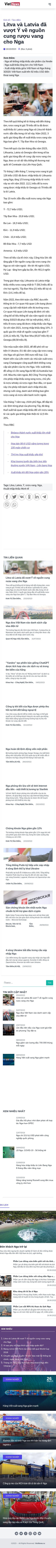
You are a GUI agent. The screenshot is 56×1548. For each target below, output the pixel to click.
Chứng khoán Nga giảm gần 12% (24, 828)
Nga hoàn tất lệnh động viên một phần (26, 749)
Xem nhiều (6, 1329)
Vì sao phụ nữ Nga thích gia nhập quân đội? (23, 1345)
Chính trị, (9, 884)
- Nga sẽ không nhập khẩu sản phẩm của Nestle (27, 61)
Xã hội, (17, 762)
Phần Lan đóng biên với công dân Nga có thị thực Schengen (33, 1276)
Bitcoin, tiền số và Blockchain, (13, 925)
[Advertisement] (28, 530)
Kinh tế (6, 20)
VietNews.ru (40, 1543)
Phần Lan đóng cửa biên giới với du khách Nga (34, 1261)
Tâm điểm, (16, 599)
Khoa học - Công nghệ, (15, 682)
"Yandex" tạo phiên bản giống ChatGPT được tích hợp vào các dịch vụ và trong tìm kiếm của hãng (27, 666)
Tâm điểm (16, 20)
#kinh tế (25, 489)
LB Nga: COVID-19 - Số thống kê (31, 1150)
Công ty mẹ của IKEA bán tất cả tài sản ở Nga (25, 1483)
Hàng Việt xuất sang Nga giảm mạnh (33, 1057)
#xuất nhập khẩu (12, 489)
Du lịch (4, 1205)
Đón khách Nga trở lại (13, 1246)
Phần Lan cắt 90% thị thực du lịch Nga (32, 1306)
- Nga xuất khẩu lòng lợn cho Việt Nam (23, 65)
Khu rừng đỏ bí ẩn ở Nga (25, 1291)
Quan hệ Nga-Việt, (13, 639)
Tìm (49, 983)
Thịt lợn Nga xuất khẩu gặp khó (27, 454)
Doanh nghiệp (12, 1379)
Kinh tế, (9, 599)
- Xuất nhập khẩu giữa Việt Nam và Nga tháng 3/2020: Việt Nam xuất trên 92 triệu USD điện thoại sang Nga (26, 71)
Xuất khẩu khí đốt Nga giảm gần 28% (30, 472)
